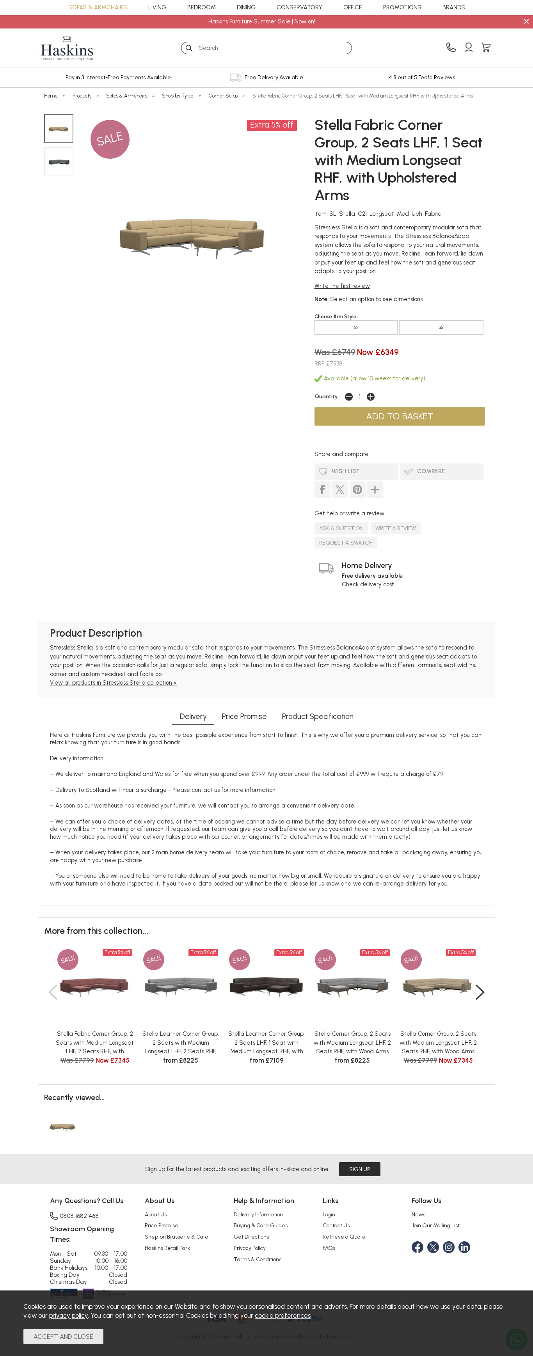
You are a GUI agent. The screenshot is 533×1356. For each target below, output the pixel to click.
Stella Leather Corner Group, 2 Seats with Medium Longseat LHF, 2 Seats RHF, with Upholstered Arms (180, 1043)
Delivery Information (258, 1214)
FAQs (329, 1248)
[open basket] (486, 48)
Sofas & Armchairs (97, 7)
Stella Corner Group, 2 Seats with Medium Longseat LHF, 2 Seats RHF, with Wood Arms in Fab (438, 1043)
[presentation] (52, 992)
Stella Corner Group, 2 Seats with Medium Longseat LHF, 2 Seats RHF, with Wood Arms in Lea (352, 1043)
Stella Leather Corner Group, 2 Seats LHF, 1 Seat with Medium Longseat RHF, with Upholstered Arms (266, 1043)
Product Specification (318, 716)
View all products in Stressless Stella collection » (113, 682)
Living (157, 7)
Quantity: (327, 396)
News (418, 1214)
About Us (156, 1214)
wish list (346, 471)
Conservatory (299, 7)
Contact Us (336, 1225)
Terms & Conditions (257, 1259)
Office (352, 7)
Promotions (402, 7)
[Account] (468, 48)
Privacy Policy (250, 1248)
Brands (453, 7)
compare (431, 471)
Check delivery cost (368, 584)
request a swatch (346, 542)
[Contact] (451, 48)
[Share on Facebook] (322, 489)
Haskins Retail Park (167, 1248)
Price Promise (244, 716)
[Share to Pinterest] (358, 489)
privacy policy (68, 1315)
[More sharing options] (375, 489)
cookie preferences (283, 1315)
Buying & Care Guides (261, 1225)
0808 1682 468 (79, 1215)
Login (329, 1214)
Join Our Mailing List (436, 1225)
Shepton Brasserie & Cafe (176, 1237)
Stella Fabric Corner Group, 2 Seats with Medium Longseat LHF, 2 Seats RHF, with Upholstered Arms (95, 1043)
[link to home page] (67, 48)
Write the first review (342, 285)
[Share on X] (340, 489)
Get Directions (251, 1237)
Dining (246, 7)
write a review (395, 528)
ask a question (341, 528)
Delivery (193, 716)
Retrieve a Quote (344, 1237)
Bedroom (201, 7)
